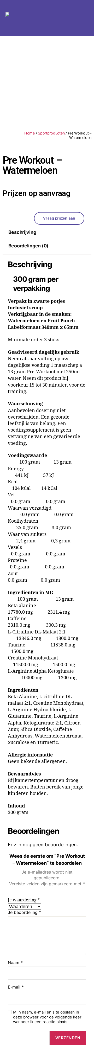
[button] (46, 26)
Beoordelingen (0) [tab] (28, 245)
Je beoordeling (24, 912)
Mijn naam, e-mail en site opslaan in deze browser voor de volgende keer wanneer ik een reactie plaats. (47, 1017)
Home (29, 133)
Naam (15, 962)
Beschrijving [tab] (22, 232)
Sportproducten (51, 133)
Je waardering (24, 900)
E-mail (16, 987)
